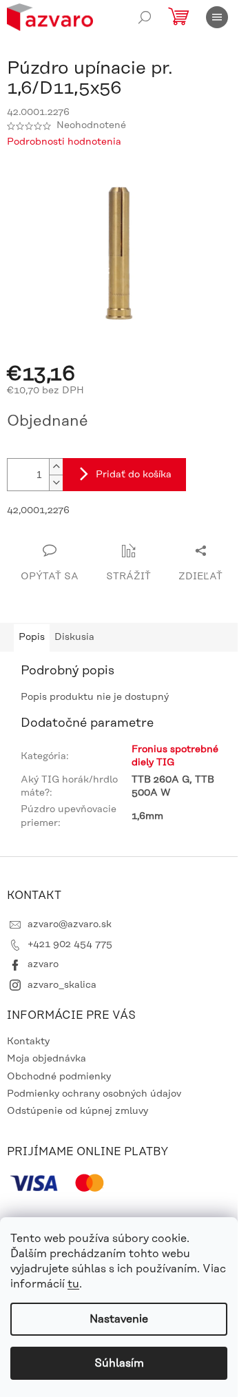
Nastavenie (119, 1319)
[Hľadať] (144, 17)
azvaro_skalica (62, 985)
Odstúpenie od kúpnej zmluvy (77, 1111)
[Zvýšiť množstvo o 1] (56, 467)
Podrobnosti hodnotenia (64, 141)
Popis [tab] (32, 637)
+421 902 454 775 (70, 944)
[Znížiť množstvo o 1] (56, 482)
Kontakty (28, 1041)
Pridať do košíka (134, 474)
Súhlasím (119, 1363)
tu (73, 1284)
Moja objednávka (46, 1058)
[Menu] (217, 17)
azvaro (43, 964)
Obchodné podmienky (59, 1076)
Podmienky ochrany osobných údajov (94, 1093)
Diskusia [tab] (74, 637)
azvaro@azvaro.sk (70, 924)
